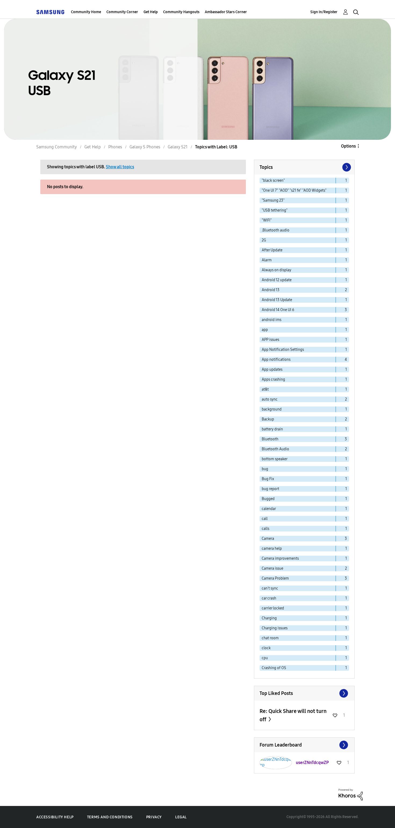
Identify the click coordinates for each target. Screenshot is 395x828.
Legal (181, 817)
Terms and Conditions (110, 817)
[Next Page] (346, 167)
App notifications (276, 359)
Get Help (150, 12)
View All (304, 693)
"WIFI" (267, 220)
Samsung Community (56, 146)
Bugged (268, 499)
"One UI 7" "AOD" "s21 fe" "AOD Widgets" (294, 190)
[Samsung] (50, 12)
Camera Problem (275, 578)
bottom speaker (275, 459)
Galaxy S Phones (145, 146)
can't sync (270, 588)
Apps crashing (273, 379)
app (265, 329)
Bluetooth (270, 439)
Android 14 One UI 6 (278, 310)
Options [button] (348, 146)
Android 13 (270, 290)
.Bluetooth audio (275, 230)
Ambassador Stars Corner (226, 12)
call (265, 518)
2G (264, 240)
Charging (269, 618)
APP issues (270, 339)
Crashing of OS (274, 668)
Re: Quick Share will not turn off (293, 715)
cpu (265, 658)
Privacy (154, 817)
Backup (268, 419)
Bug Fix (268, 479)
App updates (272, 369)
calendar (269, 508)
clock (266, 648)
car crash (269, 598)
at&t (265, 389)
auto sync (270, 399)
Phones (115, 146)
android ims (271, 319)
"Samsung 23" (273, 200)
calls (265, 528)
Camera (268, 538)
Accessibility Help (55, 817)
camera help (272, 548)
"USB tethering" (275, 210)
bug (265, 469)
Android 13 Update (277, 300)
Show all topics (120, 166)
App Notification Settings (283, 349)
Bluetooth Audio (275, 449)
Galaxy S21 (178, 146)
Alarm (267, 260)
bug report (270, 489)
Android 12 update (277, 280)
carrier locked (273, 608)
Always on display (276, 270)
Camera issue (272, 568)
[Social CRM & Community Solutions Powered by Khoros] (351, 794)
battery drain (272, 429)
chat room (270, 638)
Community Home (86, 12)
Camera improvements (280, 558)
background (272, 409)
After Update (272, 250)
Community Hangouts (181, 12)
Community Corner (122, 12)
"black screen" (273, 180)
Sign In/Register (323, 12)
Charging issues (275, 628)
